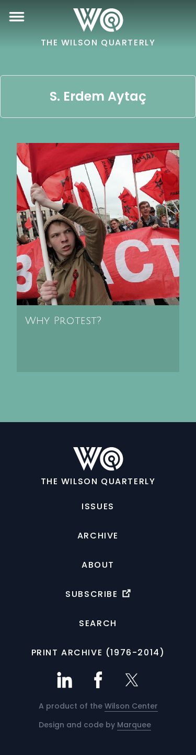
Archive (98, 536)
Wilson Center (131, 706)
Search (98, 623)
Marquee (134, 725)
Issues (98, 506)
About (98, 565)
